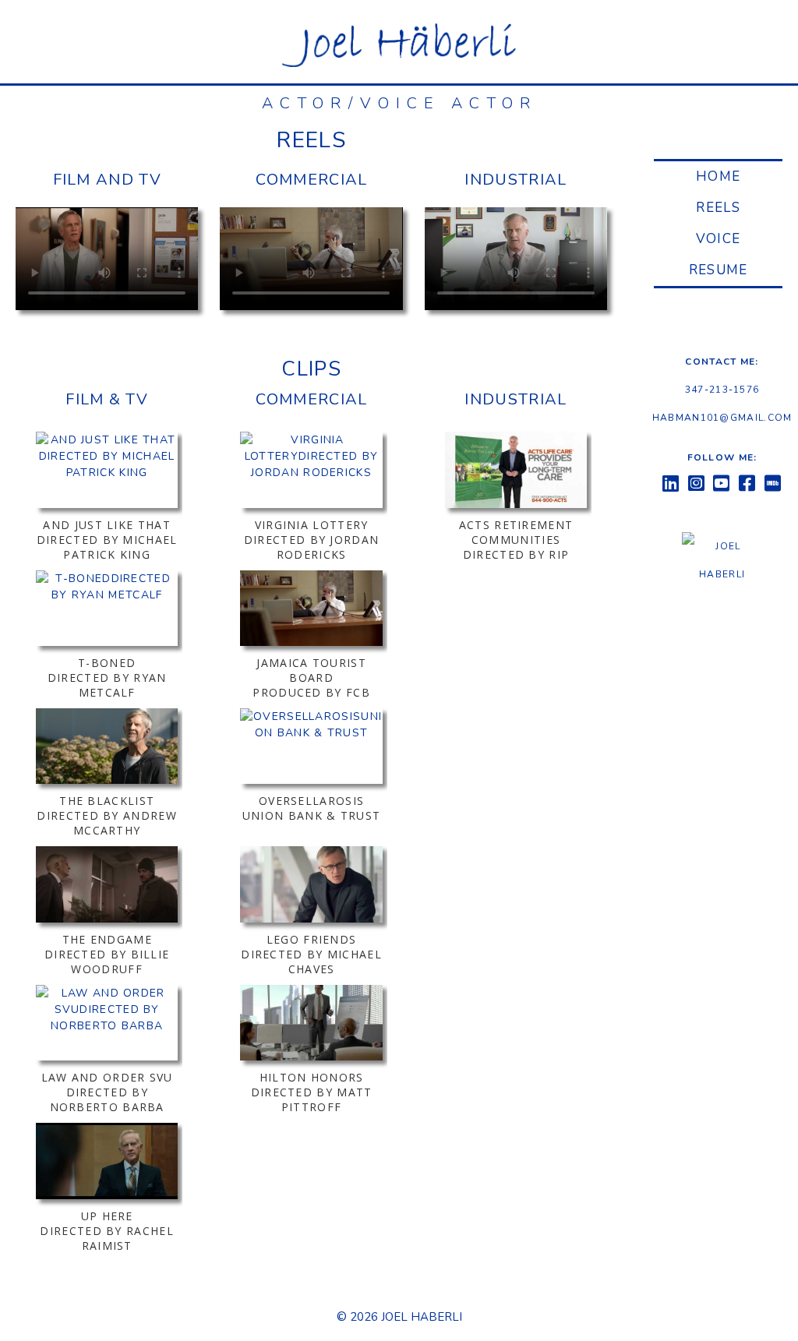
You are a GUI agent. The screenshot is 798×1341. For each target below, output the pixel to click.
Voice (718, 239)
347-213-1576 (722, 389)
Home (718, 176)
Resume (718, 270)
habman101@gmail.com (722, 417)
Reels (718, 208)
